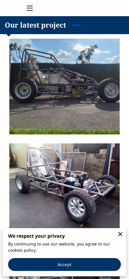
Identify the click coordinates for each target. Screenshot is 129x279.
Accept (64, 264)
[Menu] (29, 8)
